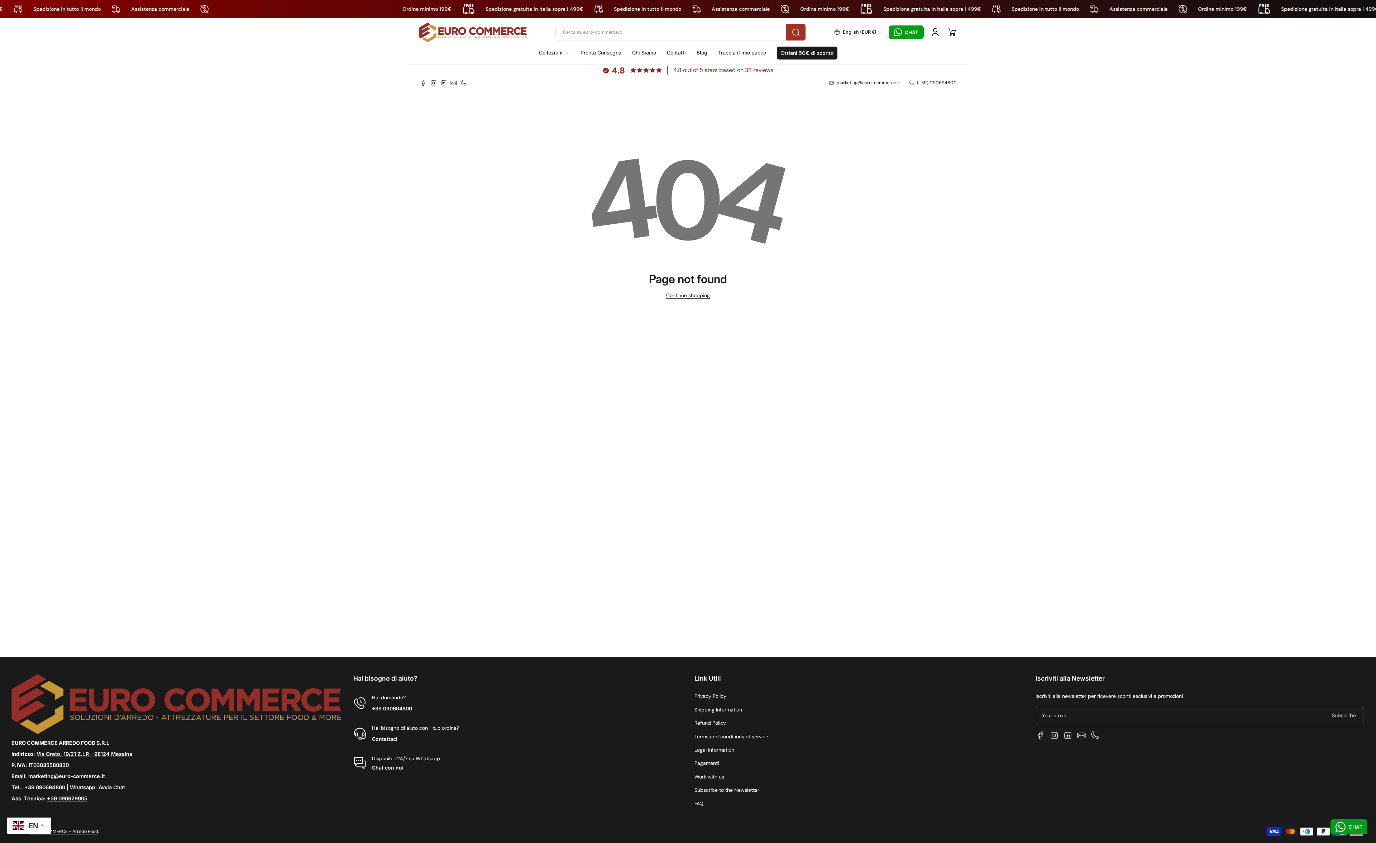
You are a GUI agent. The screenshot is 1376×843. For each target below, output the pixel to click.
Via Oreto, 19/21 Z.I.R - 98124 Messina (84, 754)
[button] (858, 32)
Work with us (709, 776)
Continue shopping (688, 295)
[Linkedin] (443, 82)
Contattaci (384, 739)
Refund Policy (710, 723)
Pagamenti (706, 763)
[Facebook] (423, 82)
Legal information (714, 750)
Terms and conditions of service (731, 736)
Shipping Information (718, 709)
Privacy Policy (710, 696)
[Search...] (796, 32)
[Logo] (473, 32)
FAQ (698, 803)
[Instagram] (433, 82)
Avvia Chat (112, 787)
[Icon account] (935, 32)
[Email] (453, 82)
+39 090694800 (44, 787)
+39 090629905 (67, 798)
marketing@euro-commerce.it (66, 776)
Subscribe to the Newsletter (726, 790)
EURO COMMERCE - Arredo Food (63, 831)
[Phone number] (463, 82)
